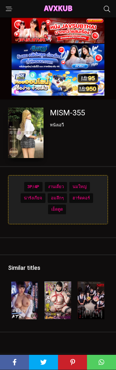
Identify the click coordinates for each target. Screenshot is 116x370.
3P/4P (33, 186)
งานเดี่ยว (56, 186)
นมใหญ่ (79, 186)
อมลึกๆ (57, 198)
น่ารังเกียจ (33, 198)
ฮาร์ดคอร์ (81, 198)
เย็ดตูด (57, 209)
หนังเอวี (57, 125)
